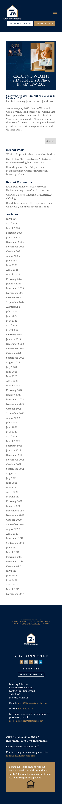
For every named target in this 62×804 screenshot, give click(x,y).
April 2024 (12, 325)
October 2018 (13, 566)
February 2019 (14, 557)
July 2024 (11, 311)
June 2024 (11, 316)
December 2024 (15, 288)
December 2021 (14, 455)
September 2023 (15, 357)
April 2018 (12, 584)
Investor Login (44, 24)
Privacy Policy (31, 674)
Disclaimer (31, 669)
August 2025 (13, 256)
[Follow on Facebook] (21, 662)
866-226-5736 (25, 708)
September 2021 (15, 469)
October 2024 (14, 297)
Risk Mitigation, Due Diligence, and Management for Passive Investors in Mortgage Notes (27, 171)
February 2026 (14, 233)
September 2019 (15, 543)
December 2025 (15, 242)
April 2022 (12, 436)
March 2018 (12, 589)
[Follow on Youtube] (36, 662)
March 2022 (13, 441)
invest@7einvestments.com (32, 703)
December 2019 (14, 538)
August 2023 (13, 362)
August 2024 (13, 306)
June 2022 (11, 427)
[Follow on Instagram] (31, 662)
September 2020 (15, 524)
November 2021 (15, 459)
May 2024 (11, 320)
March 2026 (13, 228)
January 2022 (13, 450)
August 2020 (13, 529)
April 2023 (12, 381)
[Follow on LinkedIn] (40, 662)
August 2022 (13, 418)
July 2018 (11, 570)
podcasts (48, 101)
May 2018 (11, 580)
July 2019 (11, 547)
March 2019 (12, 552)
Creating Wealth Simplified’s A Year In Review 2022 (31, 97)
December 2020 (15, 510)
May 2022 (11, 432)
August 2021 (12, 473)
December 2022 (15, 399)
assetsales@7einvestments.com (26, 721)
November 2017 (15, 594)
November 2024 (15, 293)
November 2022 (15, 404)
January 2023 (13, 395)
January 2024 (13, 339)
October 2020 (14, 520)
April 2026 (12, 223)
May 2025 (11, 265)
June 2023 (11, 371)
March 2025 (13, 274)
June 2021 (11, 483)
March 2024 (13, 330)
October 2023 (14, 353)
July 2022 (11, 422)
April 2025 (12, 270)
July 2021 (11, 478)
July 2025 (11, 260)
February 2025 (14, 279)
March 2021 (12, 496)
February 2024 (14, 334)
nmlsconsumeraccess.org (20, 755)
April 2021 (12, 492)
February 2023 (14, 390)
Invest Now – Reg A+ (20, 24)
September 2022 (15, 413)
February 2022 (14, 445)
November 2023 (15, 348)
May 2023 (11, 376)
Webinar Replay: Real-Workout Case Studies (30, 154)
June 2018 (11, 575)
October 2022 (14, 408)
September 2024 (15, 302)
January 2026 (13, 237)
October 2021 (13, 464)
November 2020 (15, 515)
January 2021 (13, 506)
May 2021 (11, 487)
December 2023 (15, 344)
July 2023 (11, 367)
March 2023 (13, 385)
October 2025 (13, 251)
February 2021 (14, 501)
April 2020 (12, 533)
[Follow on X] (26, 662)
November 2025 (15, 246)
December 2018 (14, 561)
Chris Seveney (17, 101)
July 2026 (11, 219)
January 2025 (13, 283)
